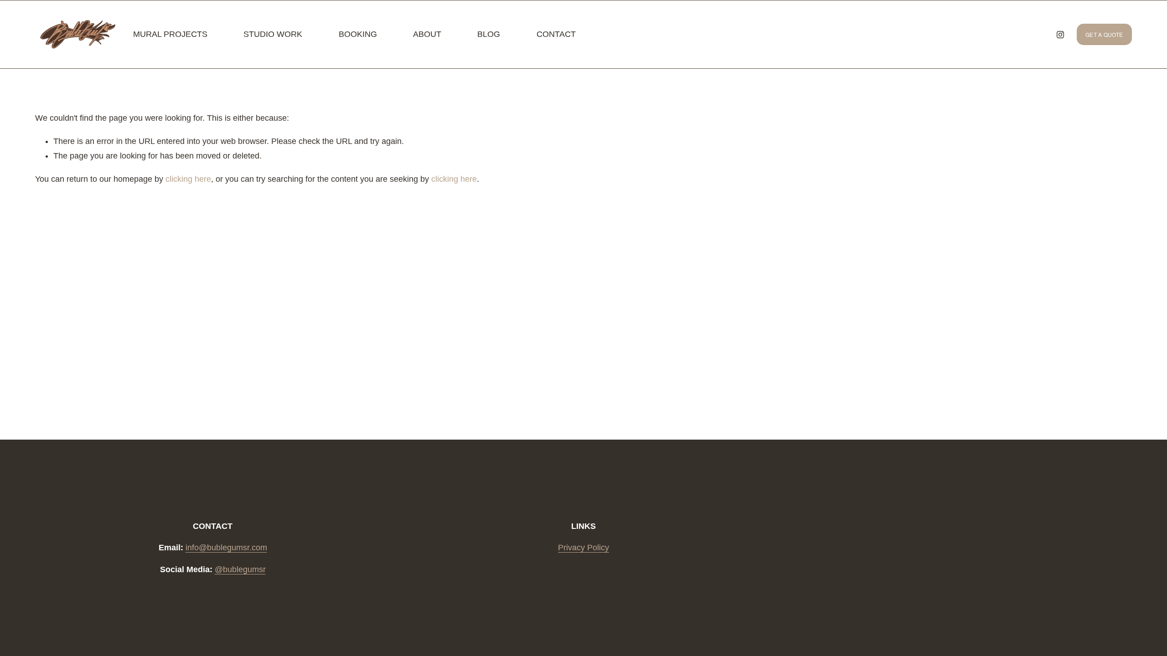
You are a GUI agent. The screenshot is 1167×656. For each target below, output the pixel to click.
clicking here (188, 179)
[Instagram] (1060, 34)
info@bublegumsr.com (226, 547)
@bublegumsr (240, 569)
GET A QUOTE (1104, 34)
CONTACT (556, 34)
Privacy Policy (583, 547)
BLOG (488, 34)
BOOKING (358, 34)
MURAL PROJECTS (170, 34)
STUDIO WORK (272, 34)
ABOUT (427, 34)
